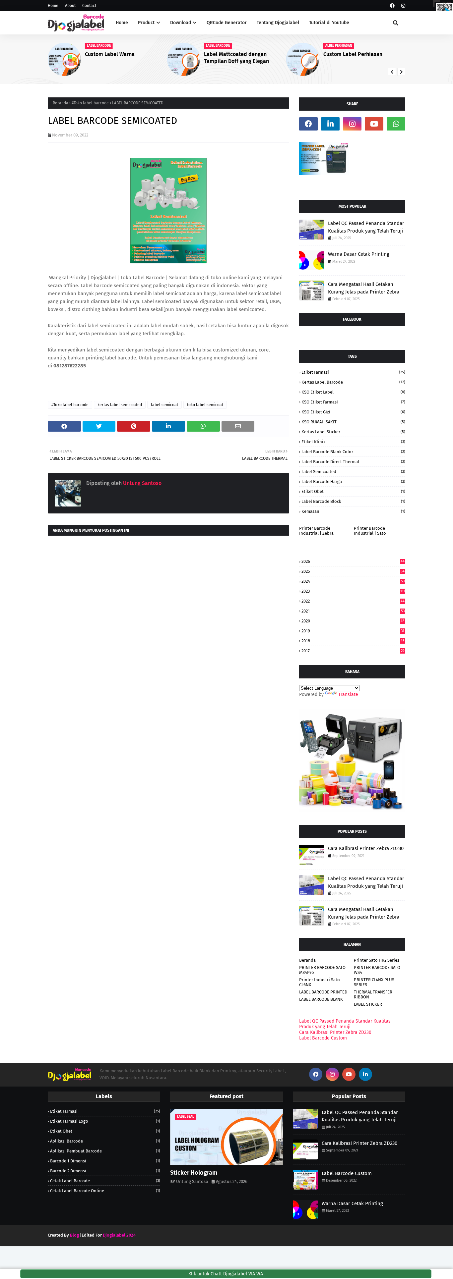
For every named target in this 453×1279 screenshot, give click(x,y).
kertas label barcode (353, 382)
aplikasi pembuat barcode (105, 1150)
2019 (352, 630)
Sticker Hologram (193, 1172)
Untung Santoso (142, 483)
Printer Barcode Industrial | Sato (370, 531)
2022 (353, 601)
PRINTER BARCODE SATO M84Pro (322, 970)
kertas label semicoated (119, 404)
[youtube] (374, 124)
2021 (353, 611)
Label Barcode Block (353, 501)
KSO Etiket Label (353, 392)
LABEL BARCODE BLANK (321, 999)
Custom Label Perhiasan (352, 54)
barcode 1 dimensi (105, 1160)
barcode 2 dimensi (105, 1170)
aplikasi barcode (105, 1141)
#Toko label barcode (90, 103)
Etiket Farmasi (353, 372)
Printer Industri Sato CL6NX (319, 982)
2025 (353, 571)
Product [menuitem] (146, 23)
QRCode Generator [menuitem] (227, 23)
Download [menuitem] (180, 23)
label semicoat (164, 404)
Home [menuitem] (122, 23)
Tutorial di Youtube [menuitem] (329, 23)
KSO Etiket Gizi (353, 411)
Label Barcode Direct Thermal (353, 461)
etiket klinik (353, 441)
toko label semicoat (205, 404)
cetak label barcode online (105, 1190)
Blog (74, 1235)
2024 (353, 581)
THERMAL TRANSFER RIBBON (373, 994)
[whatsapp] (396, 124)
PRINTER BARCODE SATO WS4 (377, 970)
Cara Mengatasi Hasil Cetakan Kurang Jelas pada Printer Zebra (363, 288)
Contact (89, 5)
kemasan (353, 511)
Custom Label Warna (110, 54)
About (70, 5)
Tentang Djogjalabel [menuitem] (278, 23)
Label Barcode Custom (323, 1038)
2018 (353, 640)
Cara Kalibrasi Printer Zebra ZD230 (366, 848)
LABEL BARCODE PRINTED (323, 991)
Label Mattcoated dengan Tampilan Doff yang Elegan (236, 57)
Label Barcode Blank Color (353, 451)
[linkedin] (330, 124)
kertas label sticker (353, 431)
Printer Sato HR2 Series (376, 960)
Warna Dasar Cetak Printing (358, 254)
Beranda (60, 103)
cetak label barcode (105, 1180)
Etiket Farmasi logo (105, 1121)
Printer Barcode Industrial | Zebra (316, 531)
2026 (353, 561)
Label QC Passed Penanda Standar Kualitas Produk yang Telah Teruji (366, 227)
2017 (353, 650)
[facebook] (392, 6)
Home (53, 5)
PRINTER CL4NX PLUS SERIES (374, 982)
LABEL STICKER (368, 1004)
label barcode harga (353, 481)
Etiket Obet (353, 491)
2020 (353, 620)
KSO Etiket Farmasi (353, 402)
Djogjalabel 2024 (119, 1235)
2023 (353, 591)
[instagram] (402, 6)
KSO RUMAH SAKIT (353, 421)
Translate (348, 694)
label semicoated (353, 471)
